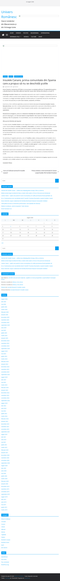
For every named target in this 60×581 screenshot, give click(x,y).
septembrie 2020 (5, 463)
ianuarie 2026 (4, 314)
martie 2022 (4, 416)
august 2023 (4, 377)
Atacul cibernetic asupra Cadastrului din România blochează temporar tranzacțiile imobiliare (24, 201)
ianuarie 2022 (4, 421)
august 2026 (4, 299)
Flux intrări (3, 559)
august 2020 (4, 465)
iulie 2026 (3, 301)
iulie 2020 (3, 468)
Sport (40, 36)
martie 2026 (4, 309)
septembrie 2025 (5, 325)
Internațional (45, 33)
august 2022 (4, 403)
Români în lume (5, 542)
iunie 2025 (3, 327)
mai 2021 (3, 442)
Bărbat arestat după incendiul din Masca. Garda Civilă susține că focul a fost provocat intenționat (25, 193)
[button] (20, 37)
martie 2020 (4, 478)
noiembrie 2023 (5, 369)
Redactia (16, 86)
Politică (25, 33)
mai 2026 (3, 304)
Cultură (33, 36)
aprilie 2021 (4, 445)
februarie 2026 (5, 312)
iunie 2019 (3, 502)
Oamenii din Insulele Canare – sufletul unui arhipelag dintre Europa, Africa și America (22, 190)
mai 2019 (3, 504)
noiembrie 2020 (5, 458)
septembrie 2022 (5, 400)
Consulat (3, 521)
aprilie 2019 (4, 507)
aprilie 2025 (4, 333)
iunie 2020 (3, 471)
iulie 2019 (3, 499)
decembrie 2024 (5, 340)
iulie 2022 (3, 405)
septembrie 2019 (5, 494)
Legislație (3, 534)
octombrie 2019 (5, 491)
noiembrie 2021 (5, 426)
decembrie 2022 (5, 392)
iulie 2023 (3, 379)
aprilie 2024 (4, 356)
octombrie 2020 (5, 460)
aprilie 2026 (4, 307)
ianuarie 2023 (4, 390)
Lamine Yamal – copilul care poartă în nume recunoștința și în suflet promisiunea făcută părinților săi (26, 195)
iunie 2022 (3, 408)
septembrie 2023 (5, 374)
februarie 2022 (5, 419)
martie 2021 (4, 447)
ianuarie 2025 (4, 338)
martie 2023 (4, 385)
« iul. (2, 243)
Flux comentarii (5, 562)
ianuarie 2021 (4, 452)
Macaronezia (34, 33)
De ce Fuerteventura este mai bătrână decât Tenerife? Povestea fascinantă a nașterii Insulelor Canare (27, 198)
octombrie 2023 (5, 372)
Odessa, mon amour (17, 282)
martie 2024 (4, 359)
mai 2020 (3, 473)
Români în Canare (18, 76)
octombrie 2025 (5, 322)
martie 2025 (4, 335)
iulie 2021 (3, 437)
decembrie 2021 (5, 424)
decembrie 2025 (5, 317)
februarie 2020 (5, 481)
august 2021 (4, 434)
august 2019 (4, 497)
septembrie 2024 (5, 348)
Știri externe (4, 547)
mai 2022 (3, 411)
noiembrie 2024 (5, 343)
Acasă (11, 33)
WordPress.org (5, 564)
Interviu (26, 36)
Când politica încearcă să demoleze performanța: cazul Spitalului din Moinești (20, 203)
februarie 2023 (5, 387)
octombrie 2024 (5, 346)
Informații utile (15, 36)
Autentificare (4, 557)
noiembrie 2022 (5, 395)
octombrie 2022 (5, 398)
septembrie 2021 (5, 432)
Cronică (18, 33)
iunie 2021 (3, 439)
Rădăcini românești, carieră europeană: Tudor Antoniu (15, 206)
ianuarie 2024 (4, 364)
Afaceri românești (5, 519)
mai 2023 (3, 382)
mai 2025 (3, 330)
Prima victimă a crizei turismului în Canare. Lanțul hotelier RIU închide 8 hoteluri (44, 172)
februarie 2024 (5, 361)
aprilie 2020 (4, 476)
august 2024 (4, 351)
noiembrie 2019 (5, 489)
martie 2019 (4, 510)
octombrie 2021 (5, 429)
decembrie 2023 (5, 366)
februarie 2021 (5, 450)
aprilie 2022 (4, 413)
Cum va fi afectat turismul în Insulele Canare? (14, 172)
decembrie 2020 (5, 455)
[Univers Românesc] (3, 35)
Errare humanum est (6, 208)
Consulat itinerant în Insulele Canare (16, 287)
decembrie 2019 (5, 486)
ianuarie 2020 (4, 484)
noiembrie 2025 (5, 320)
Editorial (3, 529)
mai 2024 (3, 353)
